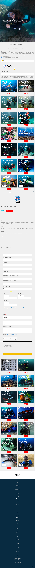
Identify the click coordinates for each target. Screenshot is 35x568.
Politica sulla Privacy (17, 559)
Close (33, 566)
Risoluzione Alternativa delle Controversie (17, 556)
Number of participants (7, 257)
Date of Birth (5, 271)
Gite (17, 490)
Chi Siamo (17, 504)
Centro (17, 500)
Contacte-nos (3, 57)
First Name (5, 262)
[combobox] (17, 279)
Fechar (33, 191)
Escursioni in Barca (17, 489)
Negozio (17, 493)
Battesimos (17, 485)
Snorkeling (17, 486)
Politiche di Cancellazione (17, 558)
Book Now (9, 93)
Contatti (17, 496)
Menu (33, 1)
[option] (17, 475)
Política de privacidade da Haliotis (11, 334)
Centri (17, 482)
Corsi (17, 501)
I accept (10, 334)
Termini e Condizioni (17, 562)
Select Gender (6, 276)
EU (11, 300)
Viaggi (18, 492)
